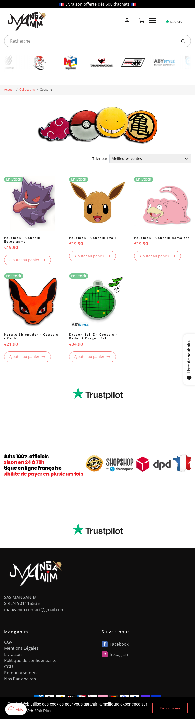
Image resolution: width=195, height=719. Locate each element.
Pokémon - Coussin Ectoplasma (22, 239)
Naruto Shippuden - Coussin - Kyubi (31, 336)
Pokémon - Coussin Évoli (92, 238)
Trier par (99, 158)
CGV (8, 642)
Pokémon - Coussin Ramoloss (162, 238)
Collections (27, 89)
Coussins (46, 89)
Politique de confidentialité (30, 660)
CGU (8, 666)
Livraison (13, 654)
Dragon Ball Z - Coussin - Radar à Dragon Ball (93, 336)
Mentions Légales (21, 648)
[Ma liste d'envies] (134, 18)
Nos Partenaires (20, 679)
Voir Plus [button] (43, 711)
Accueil (9, 89)
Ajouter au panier (24, 259)
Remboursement (21, 672)
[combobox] (90, 41)
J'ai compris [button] (169, 708)
